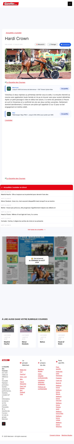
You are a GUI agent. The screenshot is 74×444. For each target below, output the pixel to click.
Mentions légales (41, 370)
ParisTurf (22, 374)
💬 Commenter (65, 44)
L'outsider (8, 120)
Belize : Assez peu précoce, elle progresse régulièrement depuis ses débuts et (28, 208)
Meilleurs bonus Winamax (59, 424)
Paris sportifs (58, 368)
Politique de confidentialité (42, 388)
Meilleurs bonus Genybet (58, 398)
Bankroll (58, 383)
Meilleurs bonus (58, 386)
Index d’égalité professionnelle (42, 376)
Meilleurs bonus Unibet (58, 418)
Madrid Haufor (7, 343)
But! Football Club (22, 392)
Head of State (61, 343)
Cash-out (59, 380)
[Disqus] (38, 153)
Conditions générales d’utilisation (41, 382)
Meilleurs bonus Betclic (58, 392)
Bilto (21, 379)
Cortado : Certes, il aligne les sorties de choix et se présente (22, 221)
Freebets (59, 378)
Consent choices (55, 435)
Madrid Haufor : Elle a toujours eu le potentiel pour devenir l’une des (24, 194)
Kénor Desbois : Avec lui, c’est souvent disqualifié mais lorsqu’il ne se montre (28, 201)
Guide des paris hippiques (59, 373)
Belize (42, 342)
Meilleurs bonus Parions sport (58, 406)
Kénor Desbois (25, 343)
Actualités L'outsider (14, 33)
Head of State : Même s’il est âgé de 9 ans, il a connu (19, 214)
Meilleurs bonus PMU (59, 412)
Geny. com (23, 377)
